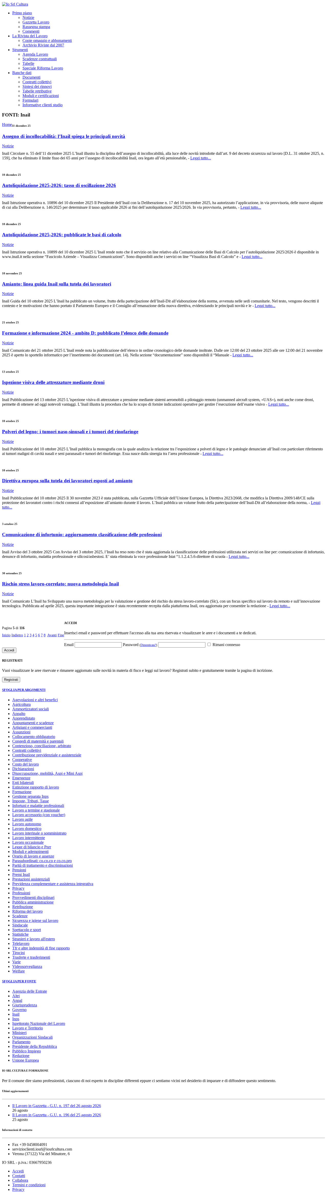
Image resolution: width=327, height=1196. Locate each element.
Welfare (18, 971)
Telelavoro (20, 943)
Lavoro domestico (26, 828)
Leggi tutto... (200, 158)
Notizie (28, 17)
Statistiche (20, 934)
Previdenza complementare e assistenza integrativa (52, 884)
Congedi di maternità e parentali (38, 741)
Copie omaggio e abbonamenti (47, 40)
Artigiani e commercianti (32, 727)
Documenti (31, 77)
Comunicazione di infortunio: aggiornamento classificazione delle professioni (82, 534)
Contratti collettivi (36, 82)
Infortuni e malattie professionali (38, 805)
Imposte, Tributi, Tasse (30, 801)
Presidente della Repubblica (34, 1046)
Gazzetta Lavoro (35, 22)
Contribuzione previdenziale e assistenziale (46, 755)
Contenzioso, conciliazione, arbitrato (41, 746)
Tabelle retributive (37, 91)
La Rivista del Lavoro (30, 36)
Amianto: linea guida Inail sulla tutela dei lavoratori (56, 284)
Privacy (18, 888)
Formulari (30, 100)
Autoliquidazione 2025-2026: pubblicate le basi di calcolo (61, 234)
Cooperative (22, 759)
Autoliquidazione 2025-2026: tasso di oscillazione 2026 (59, 185)
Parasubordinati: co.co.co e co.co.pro (42, 861)
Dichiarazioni (23, 769)
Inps (15, 1019)
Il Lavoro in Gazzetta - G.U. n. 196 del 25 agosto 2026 (56, 1115)
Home (7, 124)
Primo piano (22, 13)
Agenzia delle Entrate (29, 991)
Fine (61, 635)
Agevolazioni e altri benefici (35, 700)
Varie (16, 962)
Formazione (21, 792)
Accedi (18, 1171)
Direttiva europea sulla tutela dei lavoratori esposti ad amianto (67, 480)
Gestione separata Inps (30, 796)
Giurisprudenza (24, 1005)
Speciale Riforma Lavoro (42, 68)
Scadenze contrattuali (39, 59)
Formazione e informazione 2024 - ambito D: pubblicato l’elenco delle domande (85, 333)
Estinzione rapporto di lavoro (35, 787)
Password (140, 644)
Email (69, 644)
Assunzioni (21, 732)
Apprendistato (23, 718)
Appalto (18, 713)
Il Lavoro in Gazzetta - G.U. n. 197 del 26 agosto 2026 (56, 1106)
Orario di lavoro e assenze (33, 856)
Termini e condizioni (28, 1185)
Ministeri (19, 1032)
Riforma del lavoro (27, 911)
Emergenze (21, 778)
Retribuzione (22, 907)
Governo (19, 1009)
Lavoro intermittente (28, 838)
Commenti (30, 31)
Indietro (17, 635)
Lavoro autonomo (26, 824)
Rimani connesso (226, 644)
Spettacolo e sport (26, 930)
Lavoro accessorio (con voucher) (38, 815)
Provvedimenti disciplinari (33, 897)
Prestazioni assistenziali (31, 879)
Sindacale (20, 925)
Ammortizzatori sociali (30, 709)
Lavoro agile (22, 819)
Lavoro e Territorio (27, 1028)
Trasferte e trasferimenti (31, 957)
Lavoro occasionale (28, 842)
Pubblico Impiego (26, 1051)
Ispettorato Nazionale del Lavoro (38, 1023)
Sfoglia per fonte (19, 981)
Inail (15, 1014)
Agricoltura (21, 704)
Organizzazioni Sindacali (32, 1037)
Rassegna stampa (36, 27)
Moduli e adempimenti (30, 851)
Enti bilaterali (23, 782)
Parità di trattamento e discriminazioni (42, 865)
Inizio (6, 635)
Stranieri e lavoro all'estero (33, 939)
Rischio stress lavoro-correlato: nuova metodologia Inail (60, 584)
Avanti (52, 635)
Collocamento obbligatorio (33, 736)
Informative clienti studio (42, 105)
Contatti (18, 1176)
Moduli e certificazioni (40, 95)
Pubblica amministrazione (33, 902)
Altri (16, 996)
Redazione (20, 1055)
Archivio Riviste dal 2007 (43, 45)
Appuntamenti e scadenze (33, 723)
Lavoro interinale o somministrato (39, 833)
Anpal (17, 1000)
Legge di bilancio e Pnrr (31, 847)
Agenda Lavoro (35, 54)
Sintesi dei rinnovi (37, 86)
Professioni (21, 893)
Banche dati (21, 73)
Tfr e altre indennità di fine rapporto (41, 948)
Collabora (20, 1180)
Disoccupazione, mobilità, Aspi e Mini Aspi (47, 773)
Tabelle (28, 63)
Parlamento (21, 1042)
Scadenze (20, 916)
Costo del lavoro (25, 764)
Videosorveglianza (27, 966)
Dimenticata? (148, 645)
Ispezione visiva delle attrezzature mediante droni (53, 382)
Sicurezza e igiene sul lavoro (35, 920)
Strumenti (20, 50)
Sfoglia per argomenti (23, 690)
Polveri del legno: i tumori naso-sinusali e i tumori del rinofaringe (70, 431)
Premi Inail (21, 874)
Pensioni (19, 870)
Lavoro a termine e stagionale (36, 810)
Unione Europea (25, 1060)
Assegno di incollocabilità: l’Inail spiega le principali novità (63, 136)
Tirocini (18, 953)
